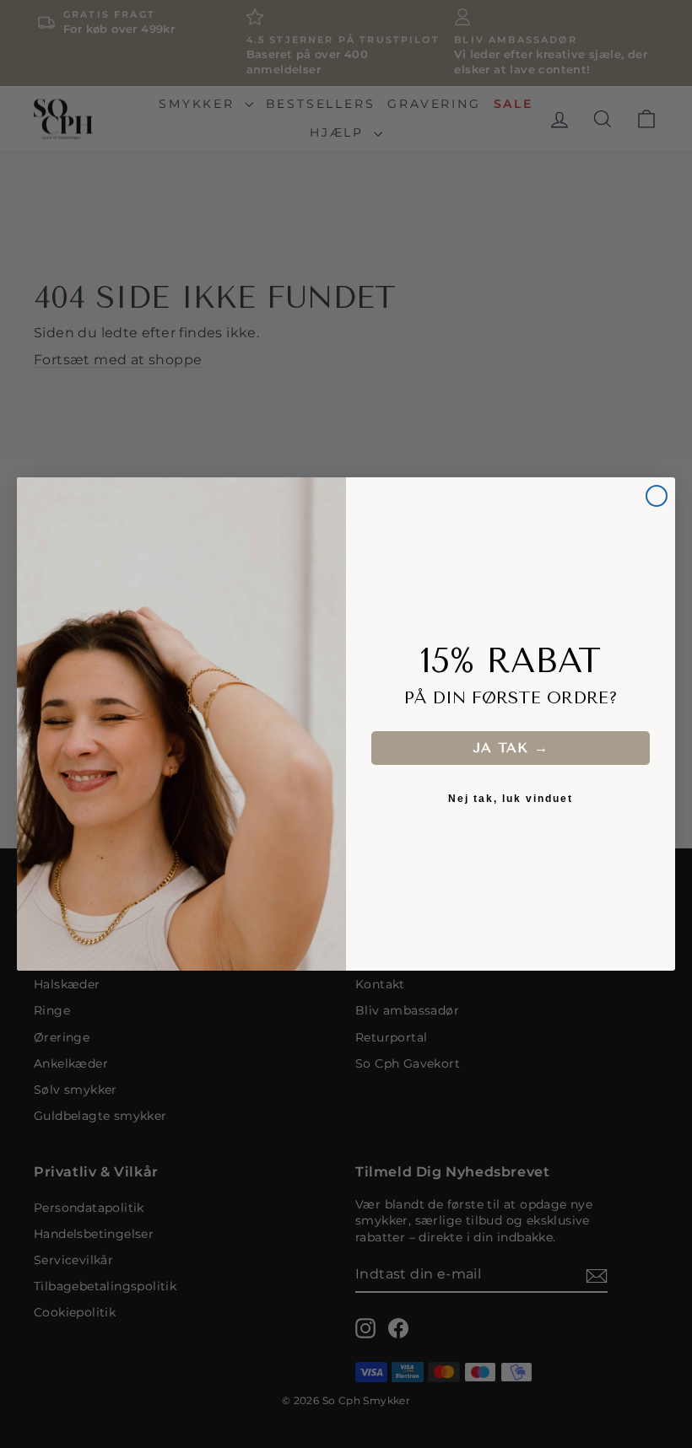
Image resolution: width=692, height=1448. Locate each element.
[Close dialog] (656, 496)
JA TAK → (511, 748)
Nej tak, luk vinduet (510, 799)
